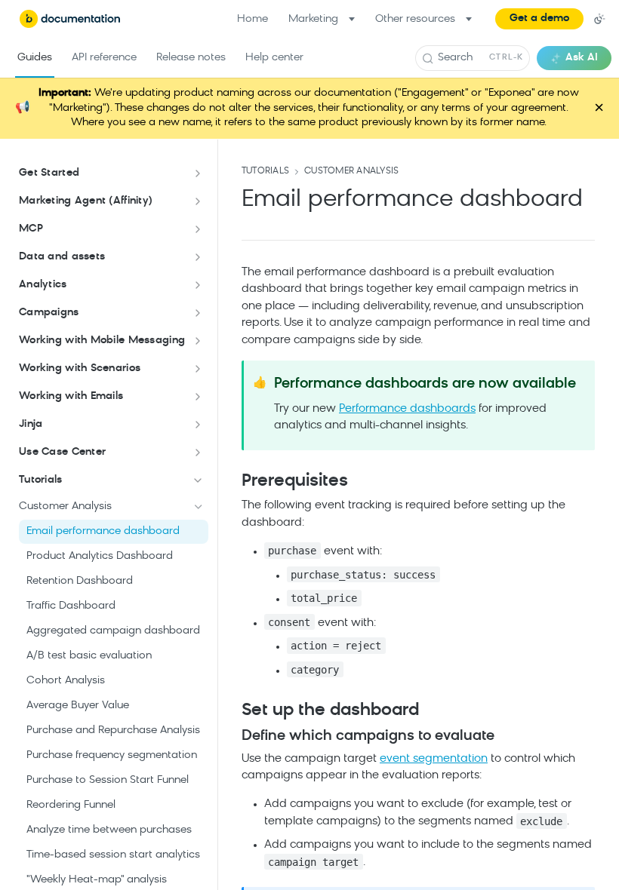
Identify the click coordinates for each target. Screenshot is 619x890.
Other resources (415, 19)
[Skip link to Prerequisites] (231, 481)
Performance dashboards (407, 409)
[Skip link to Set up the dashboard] (231, 711)
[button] (539, 18)
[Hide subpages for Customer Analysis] (198, 507)
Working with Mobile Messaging (102, 340)
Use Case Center (62, 452)
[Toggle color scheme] (599, 19)
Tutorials (41, 480)
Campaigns (49, 312)
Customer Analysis (351, 171)
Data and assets (62, 256)
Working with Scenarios (79, 368)
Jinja (30, 424)
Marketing (313, 19)
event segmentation (434, 759)
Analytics (43, 284)
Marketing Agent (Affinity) (85, 201)
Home (252, 19)
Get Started (49, 173)
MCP (31, 229)
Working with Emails (71, 396)
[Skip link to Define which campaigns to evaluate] (231, 736)
